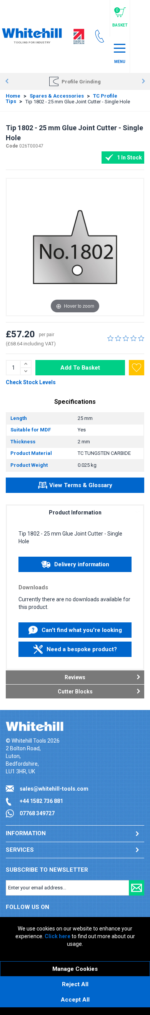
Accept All (75, 999)
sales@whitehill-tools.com (54, 789)
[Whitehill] (32, 32)
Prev (7, 81)
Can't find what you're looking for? (82, 632)
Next (143, 81)
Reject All (75, 984)
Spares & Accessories (57, 96)
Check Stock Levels (31, 382)
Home (13, 96)
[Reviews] (125, 338)
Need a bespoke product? (82, 649)
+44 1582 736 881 (41, 801)
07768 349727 (37, 813)
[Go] (136, 888)
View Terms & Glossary (80, 485)
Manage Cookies (75, 968)
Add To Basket (80, 367)
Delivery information (81, 564)
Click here (57, 936)
